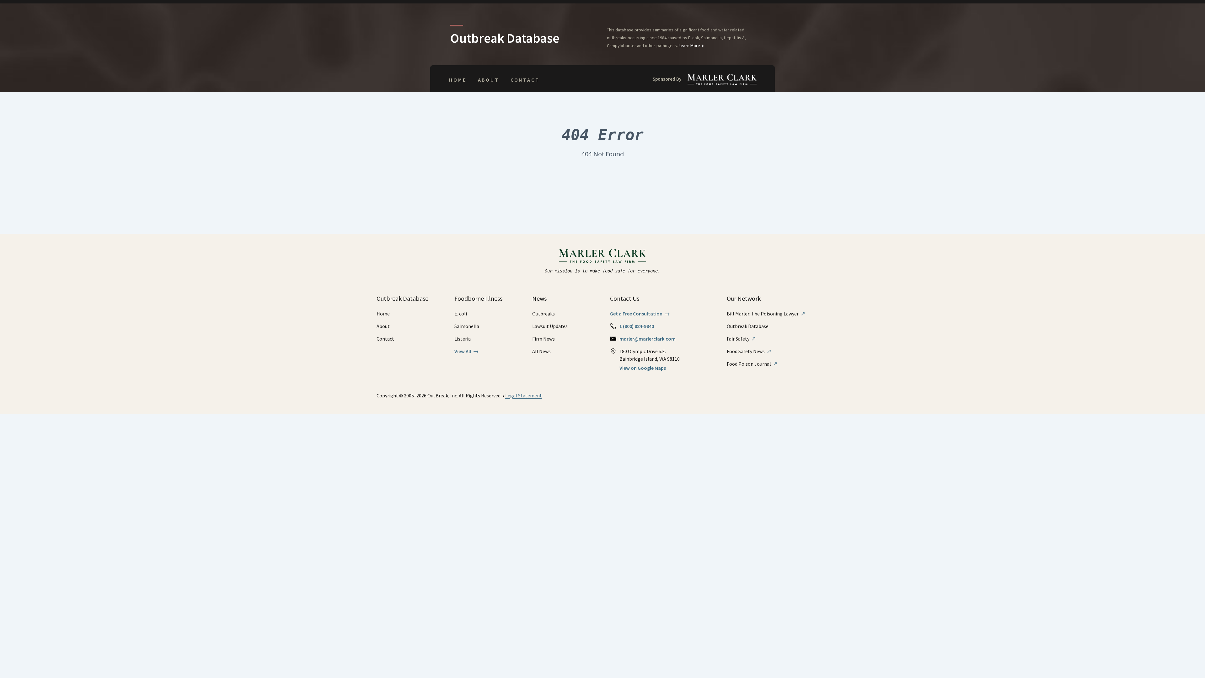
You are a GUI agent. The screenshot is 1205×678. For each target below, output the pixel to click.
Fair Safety (741, 339)
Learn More (689, 45)
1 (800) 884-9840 (636, 326)
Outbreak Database (748, 326)
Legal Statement (523, 395)
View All (466, 351)
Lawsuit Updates (550, 326)
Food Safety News (749, 351)
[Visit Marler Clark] (602, 256)
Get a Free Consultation (640, 313)
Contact (525, 79)
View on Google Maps (642, 368)
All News (541, 351)
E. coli (460, 313)
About (488, 79)
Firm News (543, 339)
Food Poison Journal (752, 364)
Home (457, 79)
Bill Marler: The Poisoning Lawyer (766, 313)
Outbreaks (543, 313)
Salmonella (466, 326)
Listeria (462, 339)
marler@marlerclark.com (647, 339)
